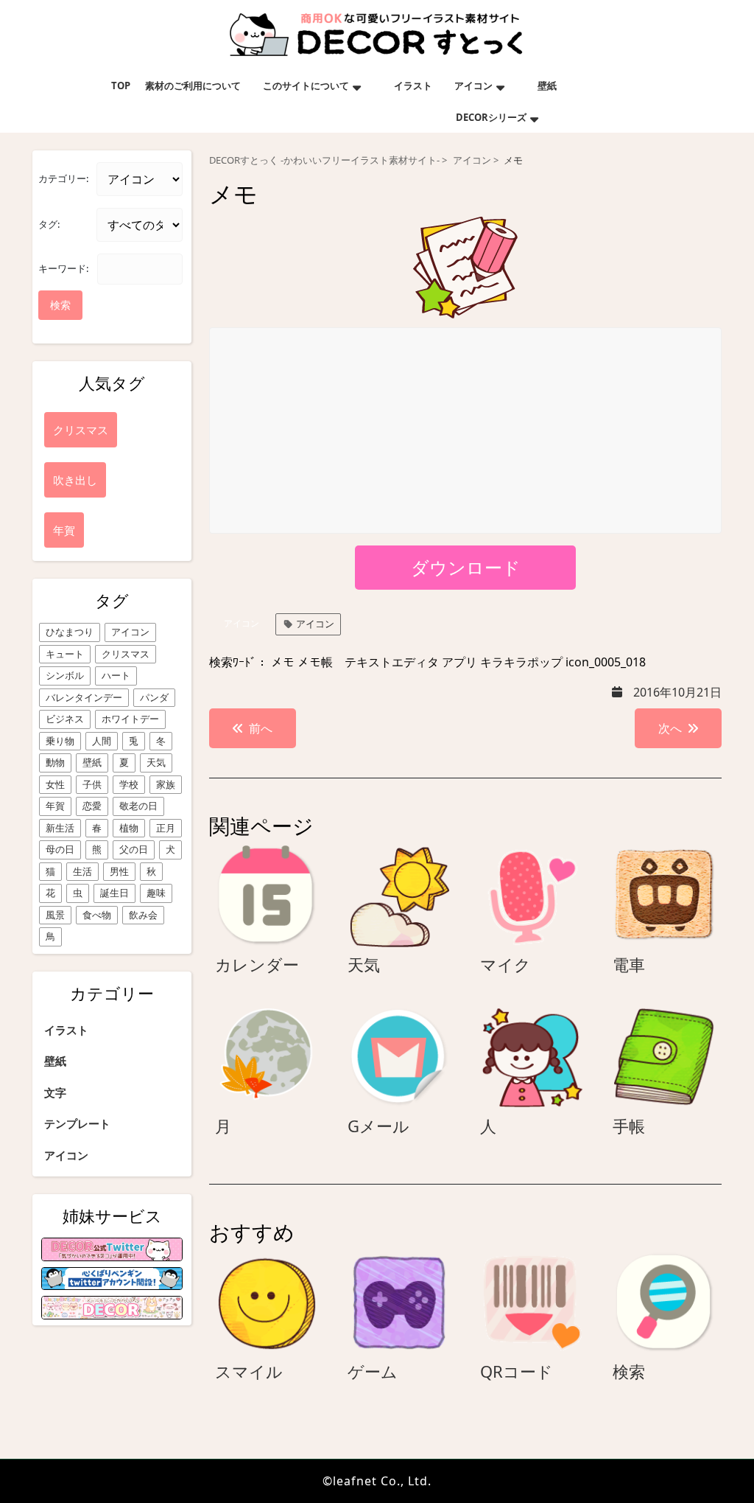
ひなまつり (70, 631)
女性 (55, 784)
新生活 (60, 827)
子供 (92, 784)
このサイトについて (306, 85)
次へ (670, 728)
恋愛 (92, 805)
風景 (55, 914)
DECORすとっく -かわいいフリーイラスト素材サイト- (324, 160)
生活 (82, 871)
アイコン (473, 85)
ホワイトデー (130, 718)
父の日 (133, 849)
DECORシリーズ (491, 117)
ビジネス (65, 718)
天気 (156, 762)
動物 (55, 762)
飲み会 (143, 914)
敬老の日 (138, 805)
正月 (165, 827)
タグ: (49, 224)
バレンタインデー (84, 697)
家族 (165, 784)
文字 (55, 1092)
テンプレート (77, 1123)
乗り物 (60, 740)
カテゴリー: (63, 178)
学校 (128, 784)
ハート (116, 675)
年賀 (55, 805)
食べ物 (96, 914)
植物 (128, 827)
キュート (65, 653)
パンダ (154, 697)
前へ (260, 728)
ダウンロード (466, 567)
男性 (119, 871)
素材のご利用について (193, 85)
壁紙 (547, 85)
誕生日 (114, 892)
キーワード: (63, 268)
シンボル (65, 675)
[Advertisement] (466, 431)
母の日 (60, 849)
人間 (101, 740)
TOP (120, 85)
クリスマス (125, 653)
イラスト (413, 85)
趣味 (156, 892)
